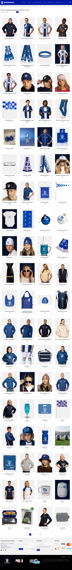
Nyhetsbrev (22, 556)
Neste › (41, 534)
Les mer (65, 561)
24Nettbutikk (6, 565)
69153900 (5, 544)
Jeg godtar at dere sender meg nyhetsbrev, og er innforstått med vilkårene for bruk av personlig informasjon (44, 547)
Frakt (2, 556)
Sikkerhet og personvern (14, 556)
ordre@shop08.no (6, 546)
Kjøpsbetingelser (6, 556)
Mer (63, 2)
